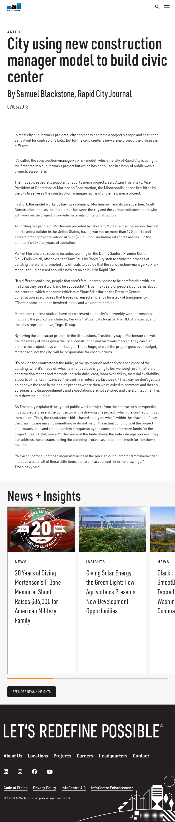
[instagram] (24, 771)
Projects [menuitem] (62, 756)
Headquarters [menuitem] (113, 756)
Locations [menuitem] (38, 756)
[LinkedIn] (10, 771)
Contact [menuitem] (141, 756)
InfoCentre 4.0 (74, 787)
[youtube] (50, 771)
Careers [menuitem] (85, 756)
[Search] (157, 7)
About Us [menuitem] (13, 756)
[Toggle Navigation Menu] (167, 7)
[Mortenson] (14, 7)
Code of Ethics (16, 787)
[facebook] (39, 771)
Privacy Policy (44, 787)
